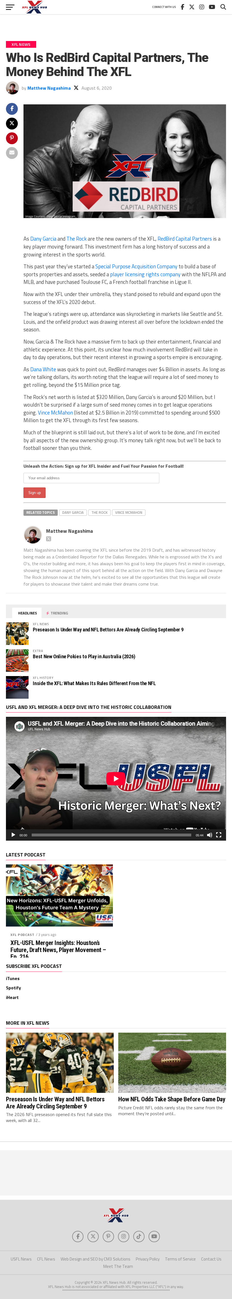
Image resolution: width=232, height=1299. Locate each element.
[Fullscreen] (219, 835)
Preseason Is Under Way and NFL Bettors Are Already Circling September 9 (108, 630)
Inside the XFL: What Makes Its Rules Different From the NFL (94, 683)
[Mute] (209, 835)
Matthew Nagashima (49, 88)
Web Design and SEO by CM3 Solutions (95, 1259)
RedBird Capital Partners (185, 239)
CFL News (46, 1259)
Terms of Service (180, 1259)
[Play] (13, 835)
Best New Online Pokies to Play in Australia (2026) (84, 656)
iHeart (12, 997)
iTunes (13, 978)
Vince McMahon (55, 413)
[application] (116, 778)
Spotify (13, 987)
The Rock (76, 239)
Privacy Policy (148, 1259)
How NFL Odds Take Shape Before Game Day (171, 1099)
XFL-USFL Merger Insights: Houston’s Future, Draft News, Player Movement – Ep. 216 (58, 949)
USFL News (21, 1259)
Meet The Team (118, 1266)
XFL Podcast (22, 934)
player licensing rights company (145, 274)
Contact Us (211, 1259)
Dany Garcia (43, 239)
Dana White (43, 369)
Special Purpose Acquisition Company (135, 266)
